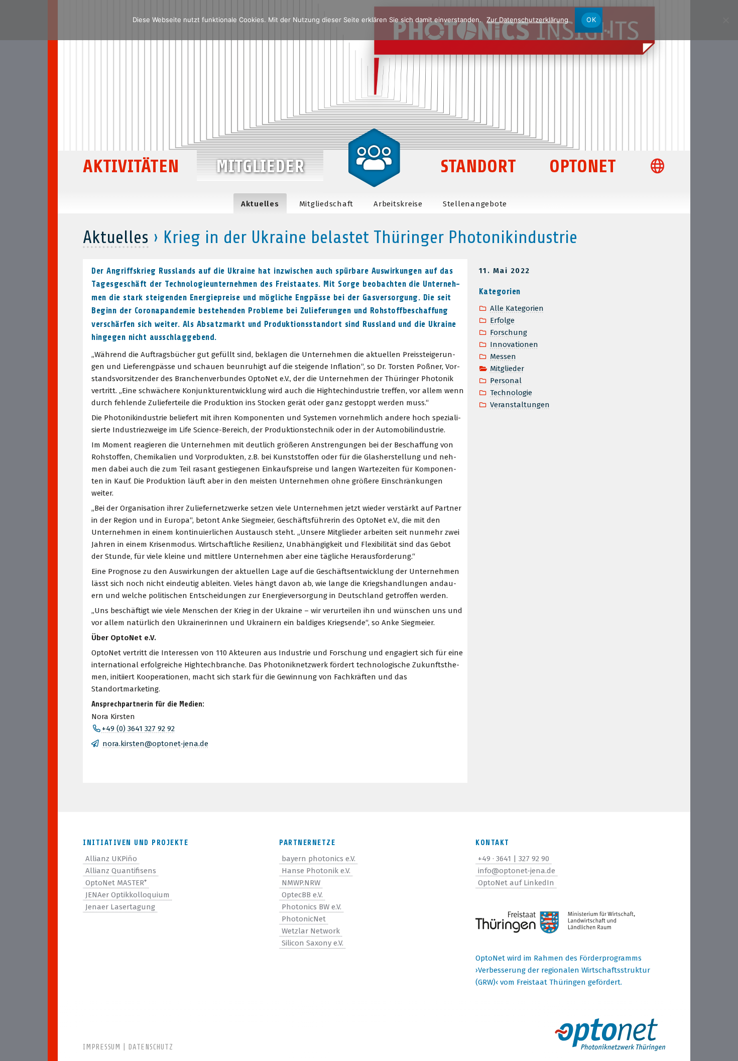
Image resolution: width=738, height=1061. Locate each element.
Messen (503, 356)
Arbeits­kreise (398, 203)
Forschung (508, 332)
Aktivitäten (131, 166)
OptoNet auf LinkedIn (516, 882)
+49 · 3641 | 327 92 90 (513, 858)
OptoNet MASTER (116, 882)
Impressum (101, 1047)
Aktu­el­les (260, 203)
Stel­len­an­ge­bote (475, 203)
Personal (506, 380)
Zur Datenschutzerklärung (527, 20)
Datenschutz (150, 1047)
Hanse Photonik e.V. (316, 870)
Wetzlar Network (311, 930)
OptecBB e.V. (302, 894)
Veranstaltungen (520, 404)
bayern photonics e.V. (318, 858)
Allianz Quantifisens (120, 870)
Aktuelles (116, 237)
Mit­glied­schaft (326, 203)
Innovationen (514, 344)
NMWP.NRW (301, 882)
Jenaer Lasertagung (120, 906)
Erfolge (502, 320)
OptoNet (582, 166)
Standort (478, 166)
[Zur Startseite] (374, 157)
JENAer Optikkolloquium (127, 894)
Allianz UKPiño (111, 858)
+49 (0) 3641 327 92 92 (138, 728)
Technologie (511, 392)
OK (591, 20)
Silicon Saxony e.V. (312, 943)
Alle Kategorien (517, 308)
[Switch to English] (662, 167)
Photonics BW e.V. (311, 906)
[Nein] (725, 20)
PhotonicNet (304, 918)
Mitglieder (260, 166)
